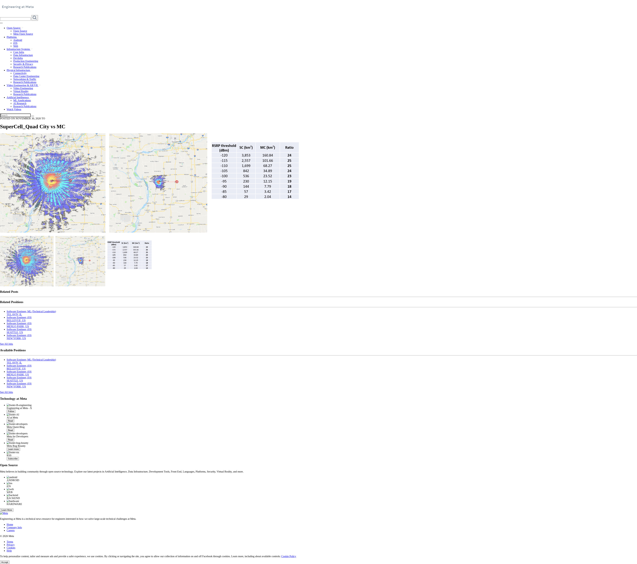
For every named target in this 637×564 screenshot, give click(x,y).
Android (17, 40)
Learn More (6, 510)
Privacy (11, 544)
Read (10, 421)
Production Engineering (25, 61)
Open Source (14, 28)
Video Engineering (23, 88)
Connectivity (20, 73)
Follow (11, 411)
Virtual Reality (21, 91)
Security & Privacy (23, 64)
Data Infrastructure (23, 55)
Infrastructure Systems (19, 49)
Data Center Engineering (26, 76)
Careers (11, 530)
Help (9, 550)
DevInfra (18, 58)
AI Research (19, 103)
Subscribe (13, 458)
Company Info (14, 527)
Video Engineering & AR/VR (22, 85)
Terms (10, 541)
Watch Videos (14, 109)
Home (10, 524)
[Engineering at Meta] (18, 8)
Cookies (11, 547)
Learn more (13, 449)
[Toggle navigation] (34, 18)
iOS (15, 43)
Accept (4, 562)
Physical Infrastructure (19, 70)
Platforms (12, 37)
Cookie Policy (288, 556)
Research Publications (24, 67)
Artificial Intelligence (18, 97)
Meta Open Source (23, 33)
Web (15, 46)
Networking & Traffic (24, 79)
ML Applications (22, 100)
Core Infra (18, 52)
